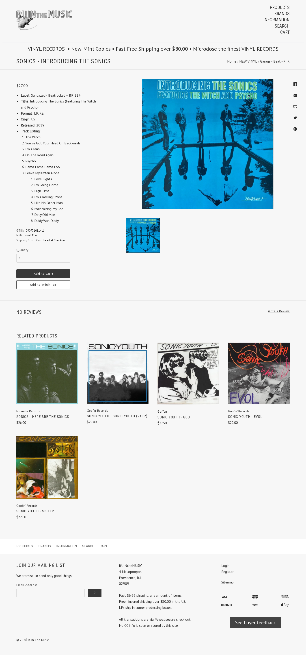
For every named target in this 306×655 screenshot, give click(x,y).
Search (282, 26)
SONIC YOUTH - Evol (245, 417)
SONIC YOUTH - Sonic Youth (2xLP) (117, 416)
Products (280, 7)
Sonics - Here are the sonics (42, 417)
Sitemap (227, 582)
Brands (282, 13)
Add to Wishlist (43, 285)
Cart (285, 32)
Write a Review (279, 311)
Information (276, 19)
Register (227, 571)
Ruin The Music (38, 640)
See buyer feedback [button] (255, 623)
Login (225, 565)
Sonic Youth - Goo (173, 417)
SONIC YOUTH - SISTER (35, 511)
